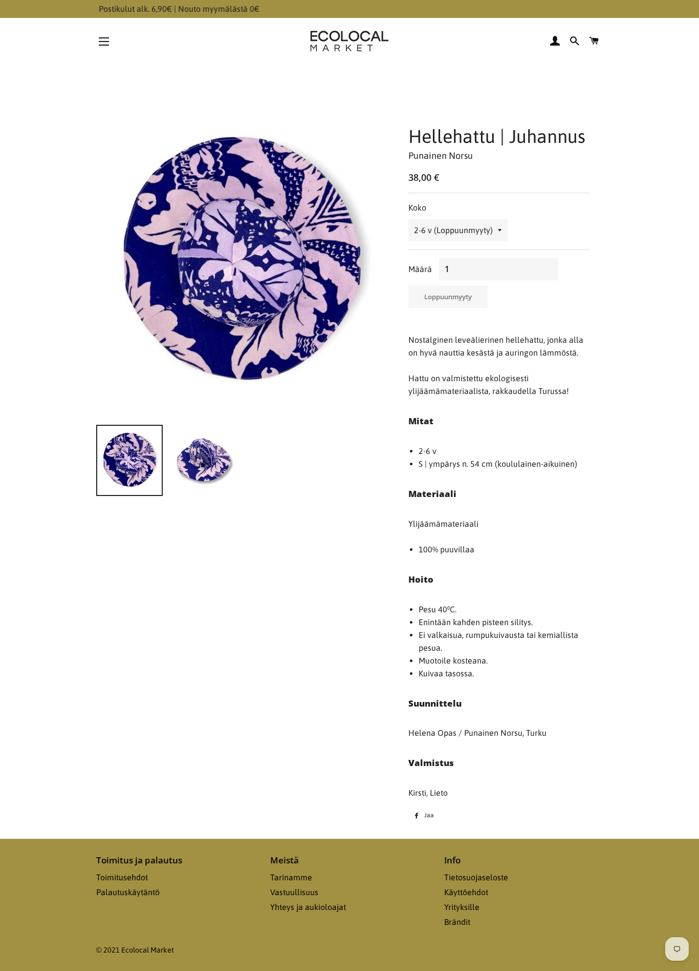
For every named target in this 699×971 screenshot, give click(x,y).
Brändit (457, 921)
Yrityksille (461, 907)
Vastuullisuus (294, 892)
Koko (417, 207)
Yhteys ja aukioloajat (308, 907)
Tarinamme (291, 877)
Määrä (420, 269)
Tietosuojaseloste (476, 877)
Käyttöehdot (466, 892)
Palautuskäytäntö (128, 892)
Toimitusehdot (122, 877)
